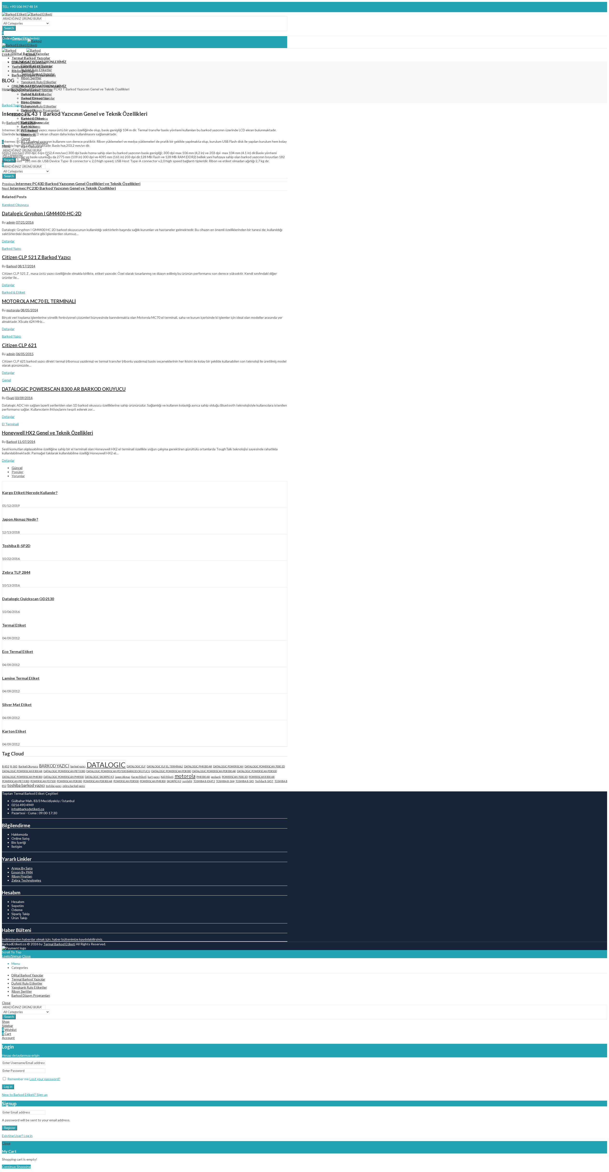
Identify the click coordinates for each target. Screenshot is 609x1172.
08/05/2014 (29, 310)
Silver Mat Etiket (17, 704)
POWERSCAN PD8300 (69, 781)
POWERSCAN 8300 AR (262, 776)
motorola (13, 310)
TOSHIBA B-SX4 (225, 781)
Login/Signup (11, 956)
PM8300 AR (203, 776)
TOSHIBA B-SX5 (245, 781)
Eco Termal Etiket (17, 651)
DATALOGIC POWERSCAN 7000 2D (265, 766)
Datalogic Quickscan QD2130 (28, 598)
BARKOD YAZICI (54, 765)
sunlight (187, 781)
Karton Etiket (14, 731)
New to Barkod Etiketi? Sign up (25, 1095)
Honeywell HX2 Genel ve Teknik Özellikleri (47, 433)
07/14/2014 (26, 123)
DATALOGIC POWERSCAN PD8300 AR (214, 771)
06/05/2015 (25, 354)
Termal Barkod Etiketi (59, 944)
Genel (6, 380)
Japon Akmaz (122, 776)
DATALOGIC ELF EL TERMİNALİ (165, 766)
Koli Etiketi (167, 776)
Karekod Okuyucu (15, 205)
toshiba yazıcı (53, 785)
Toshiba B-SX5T (264, 781)
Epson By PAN (22, 872)
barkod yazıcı (77, 766)
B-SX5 (13, 766)
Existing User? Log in (17, 1136)
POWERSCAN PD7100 (43, 781)
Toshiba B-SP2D (16, 545)
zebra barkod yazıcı (74, 785)
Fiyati (10, 398)
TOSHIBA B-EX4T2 (204, 781)
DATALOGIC (106, 764)
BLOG (15, 89)
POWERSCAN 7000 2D (235, 776)
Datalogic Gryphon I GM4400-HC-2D (41, 213)
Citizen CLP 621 (19, 345)
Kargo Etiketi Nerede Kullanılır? (30, 492)
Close (26, 956)
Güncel (17, 468)
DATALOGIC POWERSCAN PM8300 (22, 776)
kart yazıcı (154, 776)
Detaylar (8, 241)
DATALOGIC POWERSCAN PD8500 (257, 771)
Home (6, 89)
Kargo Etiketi (139, 776)
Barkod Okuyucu (28, 766)
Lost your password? (44, 1079)
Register (9, 1128)
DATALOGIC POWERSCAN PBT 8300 (64, 771)
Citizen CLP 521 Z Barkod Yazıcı (36, 257)
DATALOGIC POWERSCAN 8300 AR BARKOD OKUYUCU (64, 389)
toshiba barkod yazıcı (26, 785)
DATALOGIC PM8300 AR (198, 766)
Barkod (11, 123)
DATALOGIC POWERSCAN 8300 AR (22, 771)
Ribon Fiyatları (21, 876)
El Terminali (10, 424)
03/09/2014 (24, 398)
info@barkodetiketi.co (27, 809)
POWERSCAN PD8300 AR (97, 781)
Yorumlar (18, 476)
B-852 (5, 766)
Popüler (17, 472)
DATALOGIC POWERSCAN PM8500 (64, 776)
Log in (8, 1087)
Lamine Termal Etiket (20, 678)
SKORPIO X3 (174, 781)
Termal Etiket (14, 625)
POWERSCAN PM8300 (153, 781)
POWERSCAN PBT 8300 (15, 781)
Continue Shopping (16, 1167)
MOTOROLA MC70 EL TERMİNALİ (39, 301)
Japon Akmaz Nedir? (20, 519)
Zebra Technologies (26, 880)
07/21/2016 (25, 222)
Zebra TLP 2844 (16, 572)
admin (10, 222)
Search (9, 28)
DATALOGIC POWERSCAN (228, 766)
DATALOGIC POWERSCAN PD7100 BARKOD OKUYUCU (118, 771)
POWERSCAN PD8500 (126, 781)
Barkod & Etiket (13, 292)
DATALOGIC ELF (136, 766)
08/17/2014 (26, 266)
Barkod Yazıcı (29, 89)
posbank (216, 776)
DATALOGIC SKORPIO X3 (99, 776)
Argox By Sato (22, 868)
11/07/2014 (26, 442)
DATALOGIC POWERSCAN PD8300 (171, 771)
